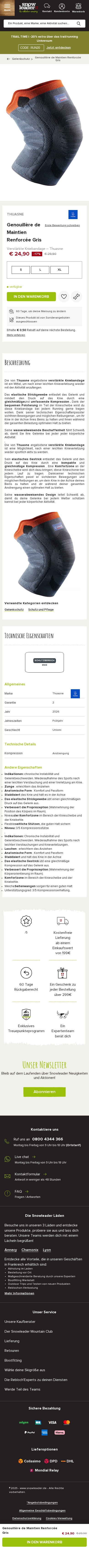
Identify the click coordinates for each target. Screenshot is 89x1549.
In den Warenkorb (31, 296)
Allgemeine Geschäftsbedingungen (42, 1510)
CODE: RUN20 (30, 47)
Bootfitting (13, 1360)
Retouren (12, 1350)
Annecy (11, 1250)
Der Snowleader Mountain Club (29, 1331)
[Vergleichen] (76, 296)
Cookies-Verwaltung (59, 1518)
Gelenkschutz (21, 59)
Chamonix (29, 1250)
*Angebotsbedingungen (42, 1502)
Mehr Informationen (19, 1293)
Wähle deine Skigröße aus (25, 1370)
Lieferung (12, 1341)
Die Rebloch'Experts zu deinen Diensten (36, 1380)
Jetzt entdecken (59, 47)
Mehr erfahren (16, 335)
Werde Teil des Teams (22, 1389)
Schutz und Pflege (41, 609)
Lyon (47, 1250)
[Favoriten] (64, 296)
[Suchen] (82, 20)
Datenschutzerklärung (26, 1518)
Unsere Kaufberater (20, 1322)
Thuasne (15, 214)
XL (59, 269)
